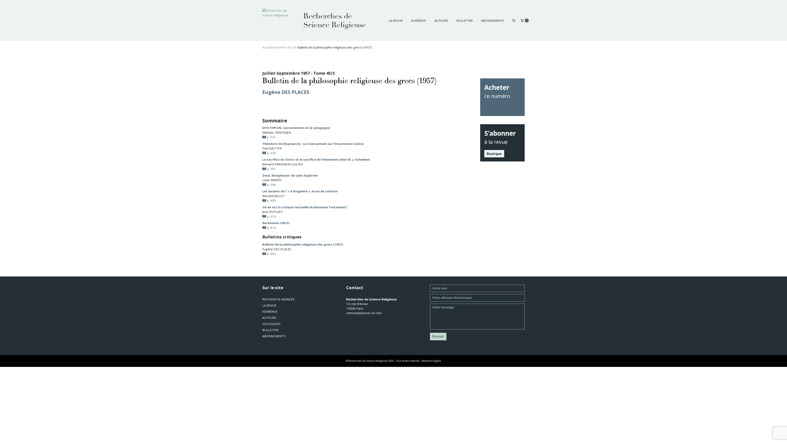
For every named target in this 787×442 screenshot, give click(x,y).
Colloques (271, 324)
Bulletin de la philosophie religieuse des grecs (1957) (302, 244)
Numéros (418, 20)
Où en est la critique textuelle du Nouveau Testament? (304, 207)
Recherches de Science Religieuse (334, 20)
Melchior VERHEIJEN (276, 132)
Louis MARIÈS (272, 180)
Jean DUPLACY (272, 212)
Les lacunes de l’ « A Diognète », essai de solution (300, 191)
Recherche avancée (278, 299)
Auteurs (441, 20)
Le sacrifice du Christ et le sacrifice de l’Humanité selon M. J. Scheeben (316, 159)
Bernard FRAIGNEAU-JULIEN (282, 164)
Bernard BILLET (273, 196)
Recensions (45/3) (275, 223)
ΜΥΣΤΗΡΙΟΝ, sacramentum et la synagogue (296, 128)
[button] (514, 20)
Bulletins (464, 20)
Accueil (267, 47)
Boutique (494, 153)
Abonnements (492, 20)
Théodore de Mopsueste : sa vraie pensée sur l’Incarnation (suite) (313, 144)
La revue (396, 20)
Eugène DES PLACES (285, 92)
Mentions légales (431, 361)
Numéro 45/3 (284, 47)
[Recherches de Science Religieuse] (278, 20)
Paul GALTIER (272, 148)
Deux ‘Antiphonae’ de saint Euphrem (290, 175)
